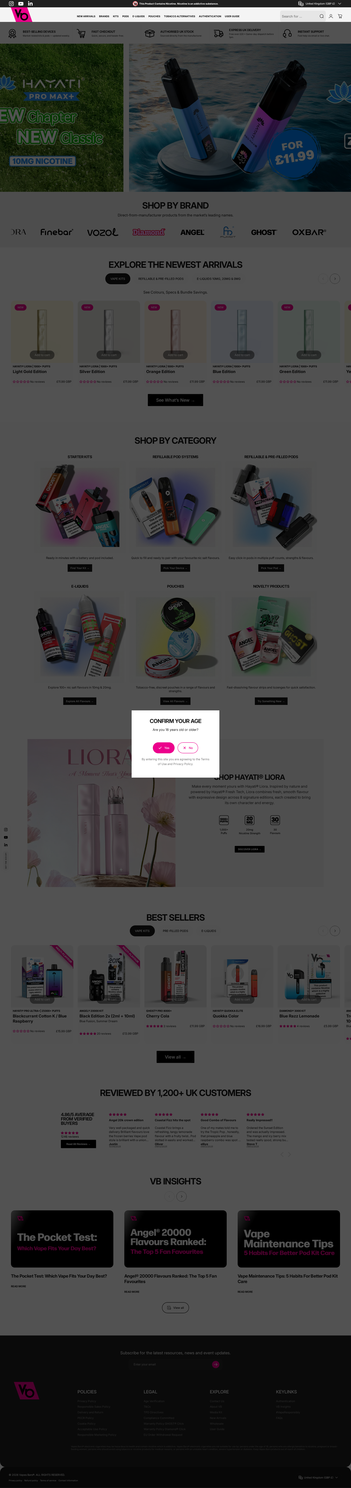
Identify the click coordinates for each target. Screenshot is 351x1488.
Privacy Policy (183, 764)
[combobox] (320, 3)
